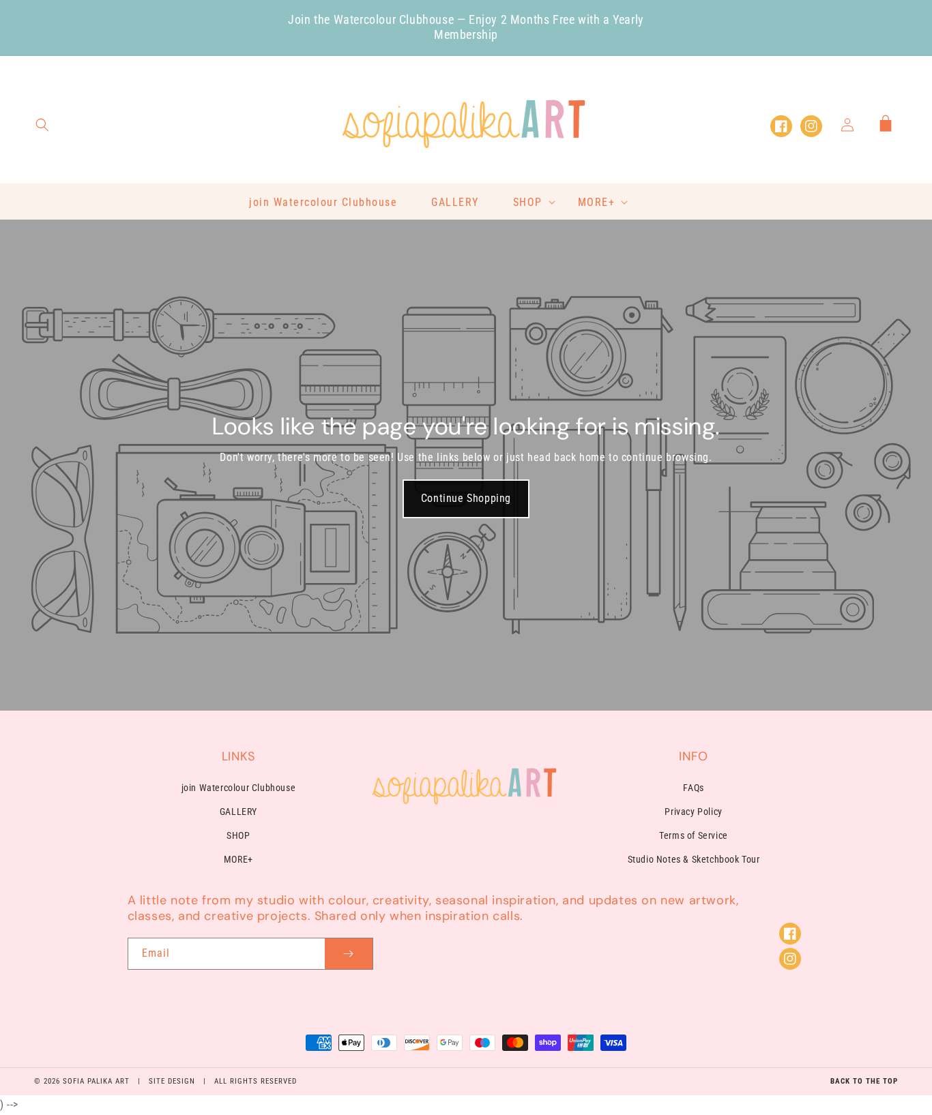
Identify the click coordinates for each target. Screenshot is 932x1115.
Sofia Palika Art (96, 1081)
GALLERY (238, 811)
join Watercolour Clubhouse (238, 787)
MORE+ (238, 859)
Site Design (172, 1081)
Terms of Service (693, 835)
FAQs (693, 787)
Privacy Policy (693, 811)
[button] (42, 125)
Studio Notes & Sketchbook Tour (694, 859)
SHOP (238, 835)
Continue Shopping (466, 498)
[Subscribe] (349, 953)
